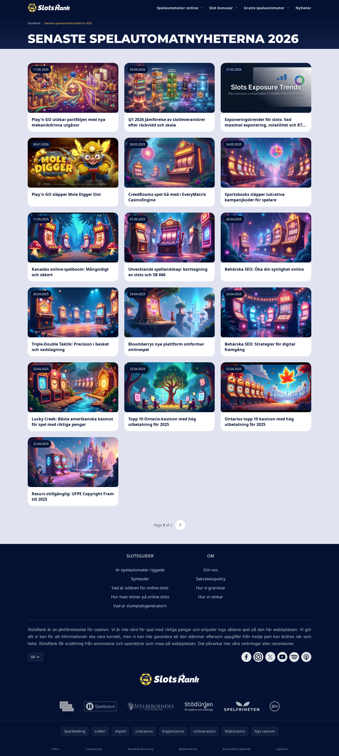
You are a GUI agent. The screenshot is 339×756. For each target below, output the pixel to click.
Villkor (55, 749)
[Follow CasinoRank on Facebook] (246, 657)
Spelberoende (188, 749)
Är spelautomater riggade (140, 570)
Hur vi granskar (210, 588)
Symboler (140, 579)
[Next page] (180, 525)
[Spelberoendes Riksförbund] (150, 706)
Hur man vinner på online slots (140, 597)
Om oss (210, 570)
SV (33, 656)
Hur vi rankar (210, 597)
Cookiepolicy (93, 749)
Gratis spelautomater (264, 7)
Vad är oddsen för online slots (140, 588)
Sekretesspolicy (210, 579)
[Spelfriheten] (242, 706)
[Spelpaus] (100, 706)
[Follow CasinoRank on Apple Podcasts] (306, 657)
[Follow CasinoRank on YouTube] (282, 657)
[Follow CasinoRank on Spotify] (294, 657)
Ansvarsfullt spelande (237, 749)
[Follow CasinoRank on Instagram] (258, 657)
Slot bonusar (221, 7)
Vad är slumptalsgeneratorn (140, 606)
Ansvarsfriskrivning (140, 749)
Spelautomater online (177, 7)
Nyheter (303, 7)
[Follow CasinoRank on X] (270, 657)
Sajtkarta (282, 749)
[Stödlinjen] (199, 706)
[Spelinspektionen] (67, 706)
